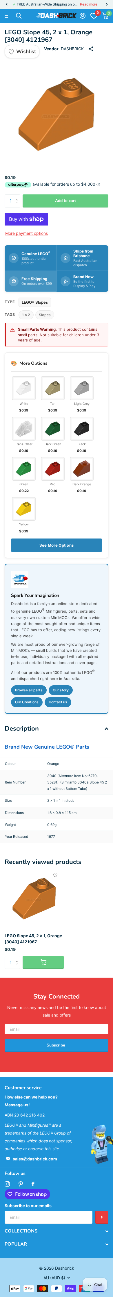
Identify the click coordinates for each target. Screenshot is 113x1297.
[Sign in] (82, 16)
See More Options (56, 545)
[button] (6, 4)
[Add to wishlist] (55, 875)
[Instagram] (7, 1184)
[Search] (18, 15)
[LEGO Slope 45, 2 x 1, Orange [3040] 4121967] (34, 899)
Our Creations (27, 702)
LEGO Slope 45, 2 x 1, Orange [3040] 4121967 (33, 938)
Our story (61, 690)
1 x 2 (26, 315)
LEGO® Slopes (35, 302)
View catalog (8, 15)
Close (56, 1231)
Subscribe (56, 1045)
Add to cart (65, 200)
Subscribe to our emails (28, 1205)
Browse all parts (29, 690)
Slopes (45, 315)
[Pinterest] (21, 1184)
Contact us (58, 702)
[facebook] (33, 1184)
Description (22, 728)
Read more (88, 4)
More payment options (26, 233)
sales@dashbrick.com (35, 1158)
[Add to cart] (43, 962)
